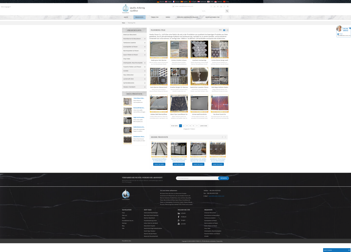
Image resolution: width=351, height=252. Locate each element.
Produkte (139, 17)
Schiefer (125, 71)
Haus (126, 17)
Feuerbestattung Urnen (150, 220)
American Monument (129, 34)
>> (197, 126)
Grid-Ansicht (224, 30)
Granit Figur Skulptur (149, 231)
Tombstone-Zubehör (129, 43)
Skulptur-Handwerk (129, 87)
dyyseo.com (226, 241)
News (168, 17)
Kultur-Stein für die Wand (151, 223)
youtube (183, 224)
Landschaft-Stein (128, 79)
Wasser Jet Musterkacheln (151, 236)
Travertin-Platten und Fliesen (132, 67)
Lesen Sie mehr (159, 164)
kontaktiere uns (212, 17)
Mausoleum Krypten (149, 226)
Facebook (183, 217)
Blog (123, 226)
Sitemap (124, 223)
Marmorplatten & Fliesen (131, 51)
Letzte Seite (203, 126)
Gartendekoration (128, 83)
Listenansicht (227, 30)
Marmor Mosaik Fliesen (150, 233)
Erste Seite (174, 126)
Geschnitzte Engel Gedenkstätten (153, 228)
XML (123, 228)
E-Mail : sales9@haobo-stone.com (184, 6)
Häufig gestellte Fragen (187, 17)
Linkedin (183, 213)
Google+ (183, 220)
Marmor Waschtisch (149, 218)
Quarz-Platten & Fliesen (130, 55)
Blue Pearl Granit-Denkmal (151, 215)
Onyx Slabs (126, 59)
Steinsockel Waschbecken (151, 213)
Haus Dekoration (128, 75)
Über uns (154, 17)
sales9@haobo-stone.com (216, 196)
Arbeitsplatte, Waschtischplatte (133, 63)
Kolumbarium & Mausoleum (132, 38)
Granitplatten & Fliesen (130, 47)
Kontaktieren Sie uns (127, 220)
